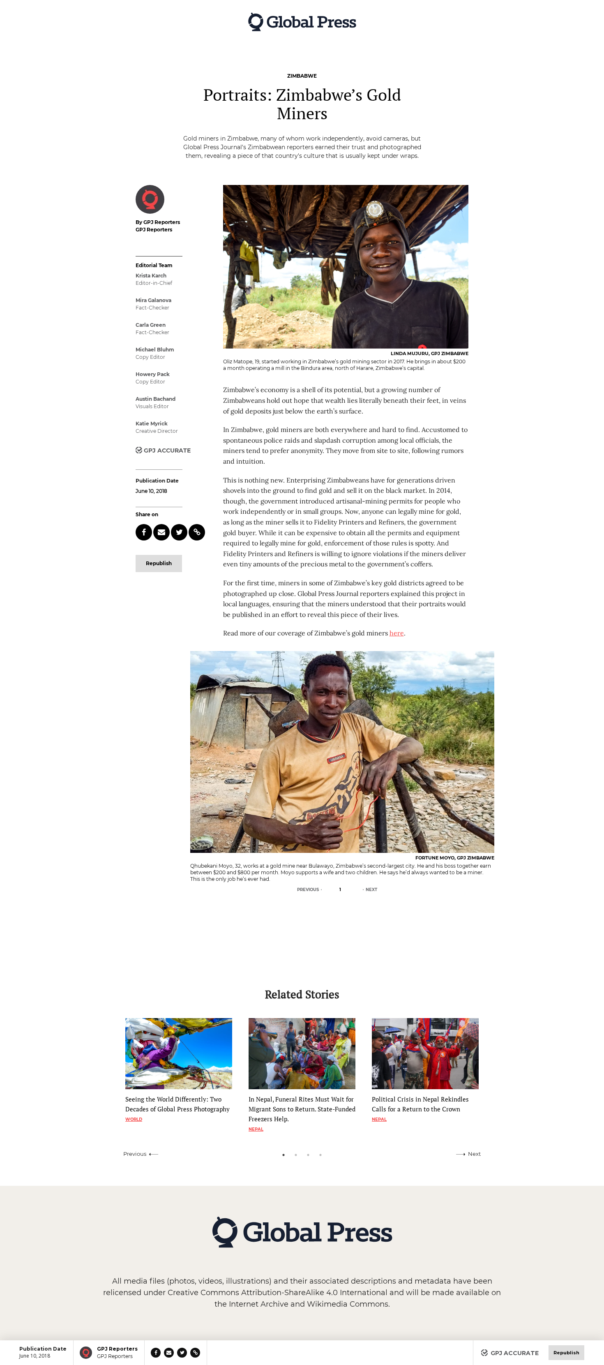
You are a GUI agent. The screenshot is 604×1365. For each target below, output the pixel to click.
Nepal (256, 1129)
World (133, 1119)
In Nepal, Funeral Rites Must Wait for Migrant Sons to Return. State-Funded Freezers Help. (302, 1109)
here (397, 633)
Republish (159, 563)
